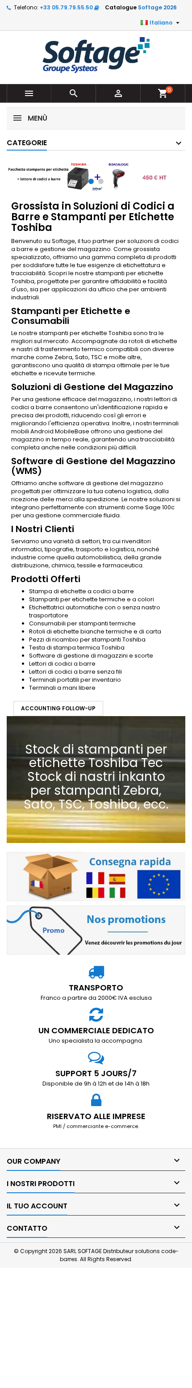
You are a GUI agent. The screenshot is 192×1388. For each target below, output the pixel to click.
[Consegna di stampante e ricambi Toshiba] (96, 876)
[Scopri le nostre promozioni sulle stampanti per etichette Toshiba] (96, 930)
